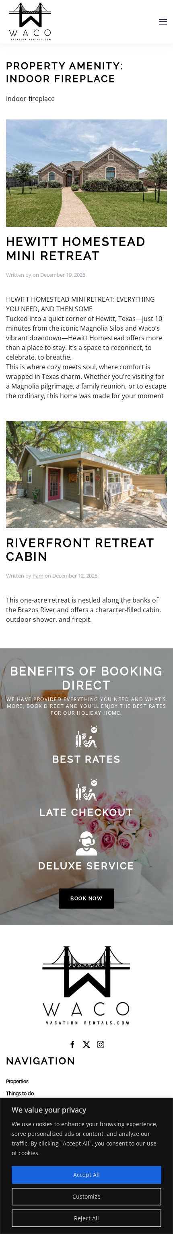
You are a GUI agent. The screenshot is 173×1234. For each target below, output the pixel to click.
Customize (86, 1196)
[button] (163, 22)
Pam (38, 575)
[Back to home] (30, 21)
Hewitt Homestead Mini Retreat (76, 249)
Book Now (86, 898)
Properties (17, 1081)
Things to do (20, 1093)
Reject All (86, 1218)
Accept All (86, 1174)
